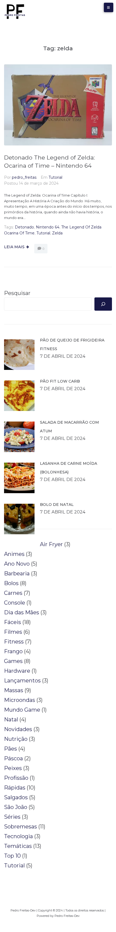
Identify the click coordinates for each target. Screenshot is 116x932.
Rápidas (14, 787)
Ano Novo (17, 563)
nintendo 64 (47, 227)
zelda (57, 233)
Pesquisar (17, 293)
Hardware (17, 671)
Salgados (16, 797)
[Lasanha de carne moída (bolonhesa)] (19, 478)
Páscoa (13, 758)
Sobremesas (20, 826)
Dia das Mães (21, 612)
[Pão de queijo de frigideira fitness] (19, 354)
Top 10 (12, 856)
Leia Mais (14, 246)
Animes (14, 554)
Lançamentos (22, 680)
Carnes (13, 593)
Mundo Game (22, 710)
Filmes (13, 632)
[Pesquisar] (103, 304)
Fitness (14, 641)
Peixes (13, 768)
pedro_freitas (24, 177)
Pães (10, 748)
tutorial (43, 233)
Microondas (19, 700)
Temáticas (18, 846)
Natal (11, 719)
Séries (12, 817)
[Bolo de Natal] (19, 519)
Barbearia (17, 573)
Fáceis (12, 622)
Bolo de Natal (57, 504)
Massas (13, 690)
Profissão (16, 778)
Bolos (11, 583)
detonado (24, 227)
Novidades (18, 729)
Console (14, 602)
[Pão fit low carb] (19, 395)
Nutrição (16, 739)
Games (13, 661)
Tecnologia (18, 836)
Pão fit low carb (60, 381)
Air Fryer (51, 544)
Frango (13, 651)
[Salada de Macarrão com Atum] (19, 437)
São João (15, 807)
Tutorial (55, 177)
